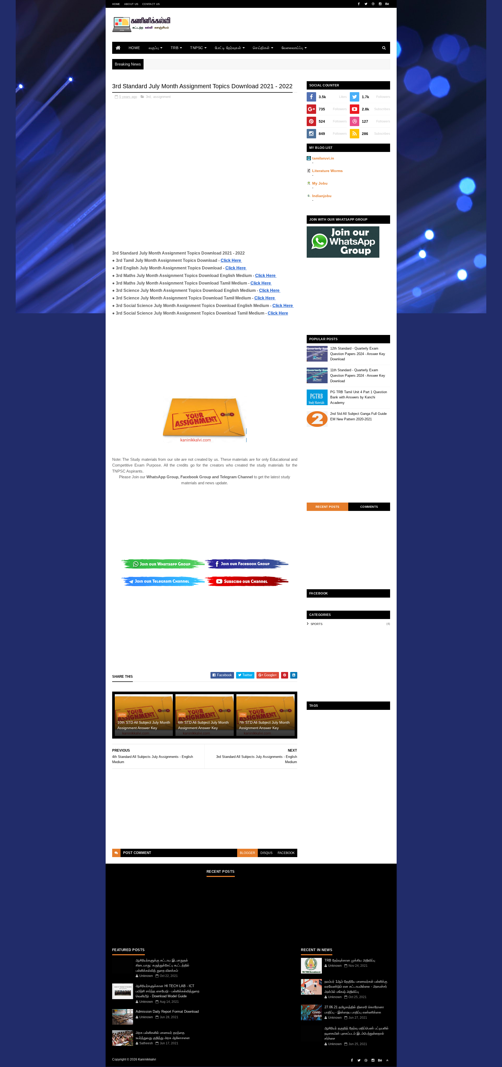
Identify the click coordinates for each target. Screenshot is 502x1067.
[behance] (387, 4)
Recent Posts (327, 506)
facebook (286, 853)
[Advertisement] (295, 32)
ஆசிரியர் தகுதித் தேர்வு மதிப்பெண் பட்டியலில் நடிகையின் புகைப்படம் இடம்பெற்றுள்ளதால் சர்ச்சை (356, 1033)
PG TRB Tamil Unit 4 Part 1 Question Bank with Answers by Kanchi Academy (358, 397)
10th (122, 714)
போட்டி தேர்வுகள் (228, 48)
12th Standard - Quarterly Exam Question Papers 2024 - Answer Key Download (357, 353)
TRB (175, 48)
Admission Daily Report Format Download (167, 1011)
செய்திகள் (261, 48)
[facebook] (359, 4)
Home (116, 4)
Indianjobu (322, 196)
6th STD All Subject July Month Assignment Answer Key (203, 725)
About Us (131, 4)
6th (181, 714)
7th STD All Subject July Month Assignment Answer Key (264, 725)
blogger (247, 853)
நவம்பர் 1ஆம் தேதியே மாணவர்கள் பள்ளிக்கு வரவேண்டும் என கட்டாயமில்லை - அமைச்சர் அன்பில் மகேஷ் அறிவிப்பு (355, 987)
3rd (148, 97)
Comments (369, 506)
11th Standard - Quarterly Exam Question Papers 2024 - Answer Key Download (357, 375)
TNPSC (196, 48)
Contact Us (151, 4)
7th (242, 714)
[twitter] (366, 4)
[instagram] (380, 4)
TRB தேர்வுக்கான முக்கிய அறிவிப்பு (349, 960)
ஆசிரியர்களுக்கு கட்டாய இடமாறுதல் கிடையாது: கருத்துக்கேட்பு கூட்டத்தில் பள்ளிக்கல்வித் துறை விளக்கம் (162, 965)
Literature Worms (327, 171)
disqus (266, 853)
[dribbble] (373, 4)
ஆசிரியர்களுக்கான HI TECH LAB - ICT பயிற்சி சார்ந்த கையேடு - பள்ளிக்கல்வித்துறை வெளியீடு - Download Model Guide (167, 991)
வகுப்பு (154, 48)
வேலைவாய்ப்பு (292, 48)
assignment (162, 97)
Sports (316, 624)
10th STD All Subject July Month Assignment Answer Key (143, 725)
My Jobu (320, 183)
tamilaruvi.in (323, 158)
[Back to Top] (387, 1060)
